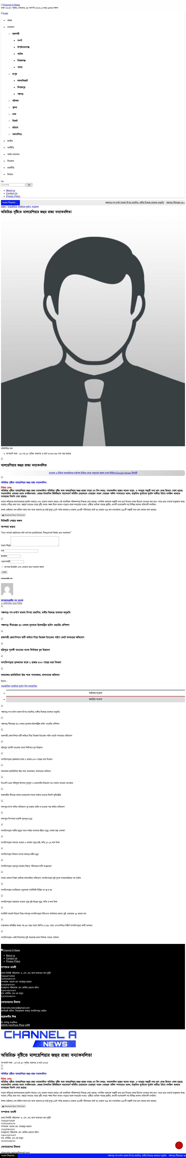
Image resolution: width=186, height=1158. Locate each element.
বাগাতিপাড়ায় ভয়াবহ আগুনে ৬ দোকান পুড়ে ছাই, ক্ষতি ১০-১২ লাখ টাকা (30, 842)
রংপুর (14, 74)
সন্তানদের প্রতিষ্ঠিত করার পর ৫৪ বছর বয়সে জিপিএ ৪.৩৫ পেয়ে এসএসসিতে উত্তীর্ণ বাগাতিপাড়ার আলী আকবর (46, 925)
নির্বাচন (10, 174)
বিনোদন (10, 161)
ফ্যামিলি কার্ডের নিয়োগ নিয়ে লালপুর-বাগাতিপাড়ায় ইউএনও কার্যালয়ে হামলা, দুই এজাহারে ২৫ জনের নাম (43, 913)
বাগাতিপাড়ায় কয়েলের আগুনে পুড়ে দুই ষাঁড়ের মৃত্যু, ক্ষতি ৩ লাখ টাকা (29, 901)
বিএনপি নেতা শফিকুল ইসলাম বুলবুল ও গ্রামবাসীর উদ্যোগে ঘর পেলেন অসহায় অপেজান (37, 783)
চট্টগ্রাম (15, 127)
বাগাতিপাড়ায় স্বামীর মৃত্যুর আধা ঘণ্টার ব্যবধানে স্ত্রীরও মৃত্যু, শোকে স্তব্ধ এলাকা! (33, 830)
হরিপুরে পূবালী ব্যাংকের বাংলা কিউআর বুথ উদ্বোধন (25, 650)
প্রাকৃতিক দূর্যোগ (24, 206)
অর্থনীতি (10, 147)
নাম (2, 550)
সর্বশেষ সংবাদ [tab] (95, 693)
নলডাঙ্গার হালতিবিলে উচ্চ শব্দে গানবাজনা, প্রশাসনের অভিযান (30, 675)
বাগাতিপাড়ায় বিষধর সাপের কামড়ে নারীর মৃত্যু (20, 854)
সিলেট (15, 120)
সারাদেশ (10, 27)
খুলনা (14, 107)
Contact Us (11, 193)
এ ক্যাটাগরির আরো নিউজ (11, 603)
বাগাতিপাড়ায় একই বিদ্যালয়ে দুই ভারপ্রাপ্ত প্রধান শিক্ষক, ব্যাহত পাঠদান (30, 937)
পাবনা (19, 67)
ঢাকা (14, 114)
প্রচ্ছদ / (4, 206)
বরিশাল (15, 100)
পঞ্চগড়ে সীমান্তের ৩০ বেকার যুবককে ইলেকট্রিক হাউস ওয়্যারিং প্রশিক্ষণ (35, 625)
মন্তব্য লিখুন (6, 545)
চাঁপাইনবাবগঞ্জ (23, 47)
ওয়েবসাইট (5, 561)
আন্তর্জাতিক (12, 206)
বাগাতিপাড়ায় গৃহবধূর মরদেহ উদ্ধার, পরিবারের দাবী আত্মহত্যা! (26, 866)
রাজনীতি (10, 167)
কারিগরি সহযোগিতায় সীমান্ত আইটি (15, 1025)
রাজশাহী (15, 33)
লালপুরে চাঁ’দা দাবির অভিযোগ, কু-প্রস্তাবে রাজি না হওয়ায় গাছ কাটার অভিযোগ (33, 806)
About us (10, 190)
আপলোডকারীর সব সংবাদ (12, 600)
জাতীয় (10, 141)
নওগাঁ (19, 40)
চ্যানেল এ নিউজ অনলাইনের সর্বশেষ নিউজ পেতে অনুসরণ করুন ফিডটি (93, 473)
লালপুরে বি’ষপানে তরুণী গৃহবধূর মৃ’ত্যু (16, 818)
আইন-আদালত (13, 154)
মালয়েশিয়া (32, 686)
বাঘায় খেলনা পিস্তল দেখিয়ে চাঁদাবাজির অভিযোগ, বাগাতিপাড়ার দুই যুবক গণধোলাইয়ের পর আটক (41, 878)
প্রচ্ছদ (9, 20)
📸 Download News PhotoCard (13, 515)
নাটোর (20, 53)
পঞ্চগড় (20, 94)
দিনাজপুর (21, 87)
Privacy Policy (13, 196)
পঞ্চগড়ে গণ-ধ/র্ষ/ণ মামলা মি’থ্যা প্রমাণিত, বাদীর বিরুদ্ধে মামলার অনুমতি (114, 202)
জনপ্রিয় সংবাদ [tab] (95, 699)
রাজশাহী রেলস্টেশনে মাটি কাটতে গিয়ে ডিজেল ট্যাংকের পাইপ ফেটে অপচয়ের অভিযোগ (42, 637)
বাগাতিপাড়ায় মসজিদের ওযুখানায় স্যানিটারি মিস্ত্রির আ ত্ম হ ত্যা (26, 889)
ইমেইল (4, 556)
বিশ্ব (26, 686)
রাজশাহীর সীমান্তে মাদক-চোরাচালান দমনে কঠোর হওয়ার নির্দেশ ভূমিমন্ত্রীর (31, 795)
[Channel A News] (10, 5)
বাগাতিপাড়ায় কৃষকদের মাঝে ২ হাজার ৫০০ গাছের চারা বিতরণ (31, 662)
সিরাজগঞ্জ (21, 60)
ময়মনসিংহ (17, 134)
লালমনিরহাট (22, 80)
